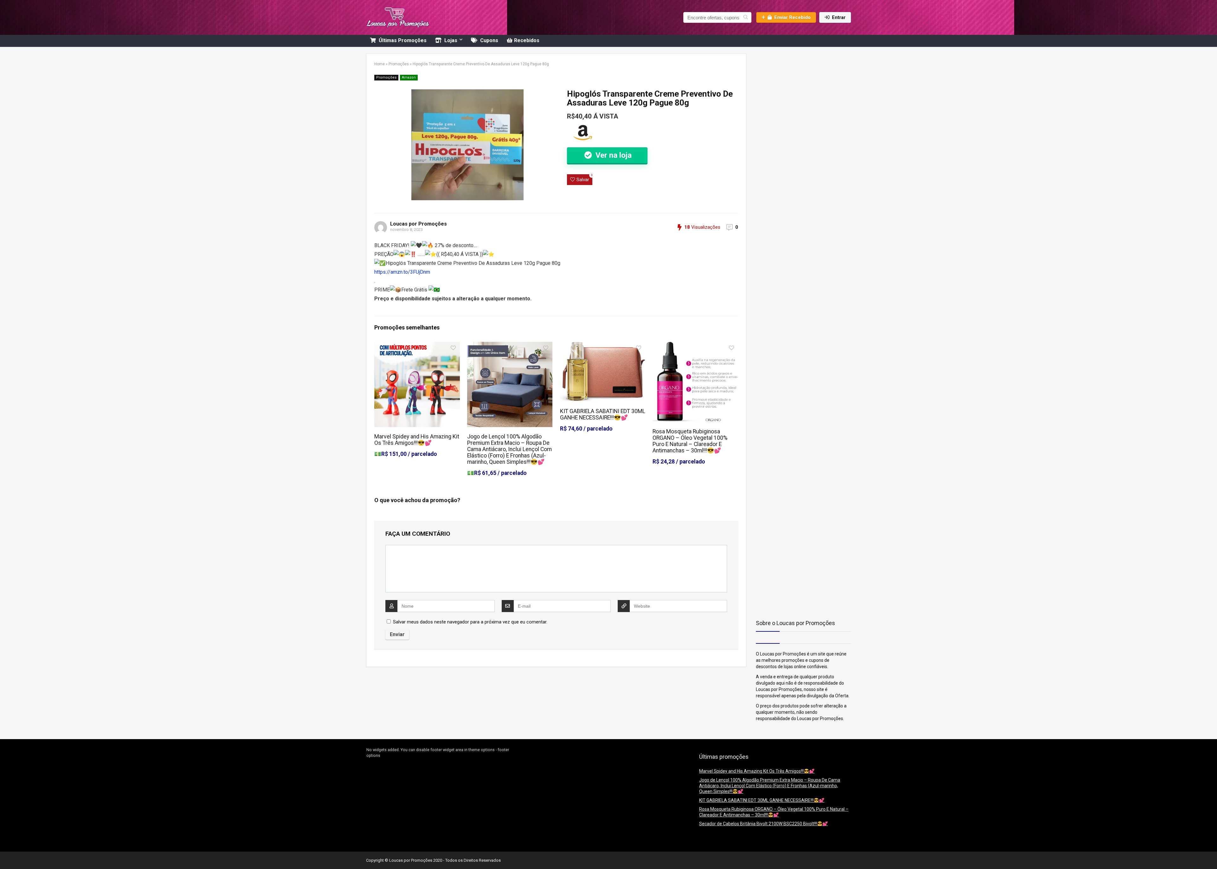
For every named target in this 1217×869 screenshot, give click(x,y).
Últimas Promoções (402, 40)
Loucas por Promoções (418, 224)
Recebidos (526, 40)
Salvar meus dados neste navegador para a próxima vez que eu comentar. (470, 622)
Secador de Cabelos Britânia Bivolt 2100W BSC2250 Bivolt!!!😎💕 (763, 823)
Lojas (450, 40)
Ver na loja (613, 155)
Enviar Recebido (792, 17)
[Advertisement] (795, 93)
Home (379, 64)
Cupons (488, 40)
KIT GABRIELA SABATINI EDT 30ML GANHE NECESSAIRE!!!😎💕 (602, 414)
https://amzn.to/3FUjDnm (402, 272)
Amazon (409, 77)
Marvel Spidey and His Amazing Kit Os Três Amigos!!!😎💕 (416, 439)
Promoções (399, 64)
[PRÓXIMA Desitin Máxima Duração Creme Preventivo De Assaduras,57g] (1210, 853)
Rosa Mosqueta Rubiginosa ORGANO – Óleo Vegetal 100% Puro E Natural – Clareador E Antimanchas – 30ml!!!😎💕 (690, 441)
